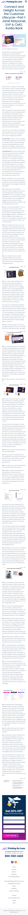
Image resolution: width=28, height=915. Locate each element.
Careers (14, 900)
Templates (14, 888)
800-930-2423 (14, 856)
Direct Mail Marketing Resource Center (14, 881)
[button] (26, 1)
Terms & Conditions (14, 891)
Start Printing (11, 835)
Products (14, 869)
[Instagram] (15, 862)
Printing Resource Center (14, 883)
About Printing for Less (14, 898)
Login (14, 902)
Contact (14, 895)
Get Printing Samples (14, 876)
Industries (14, 874)
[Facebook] (12, 862)
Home (14, 867)
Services (14, 871)
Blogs (14, 886)
